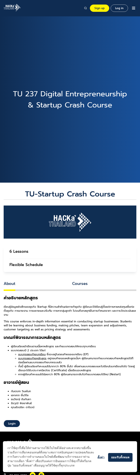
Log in (119, 8)
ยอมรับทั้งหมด (120, 457)
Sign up (99, 8)
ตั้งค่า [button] (101, 457)
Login (11, 424)
